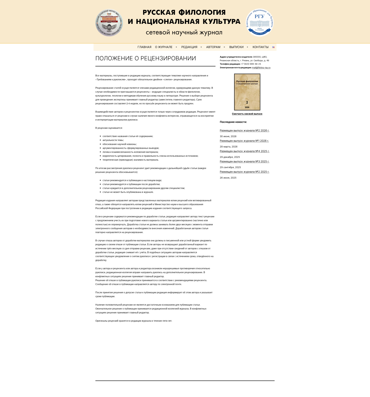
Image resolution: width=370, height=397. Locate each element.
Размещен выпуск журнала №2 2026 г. (244, 130)
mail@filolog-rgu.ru (261, 67)
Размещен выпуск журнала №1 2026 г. (244, 140)
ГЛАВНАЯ (144, 47)
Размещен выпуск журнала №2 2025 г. (244, 171)
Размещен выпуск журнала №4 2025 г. (244, 151)
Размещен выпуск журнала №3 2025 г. (244, 161)
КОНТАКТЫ (261, 47)
